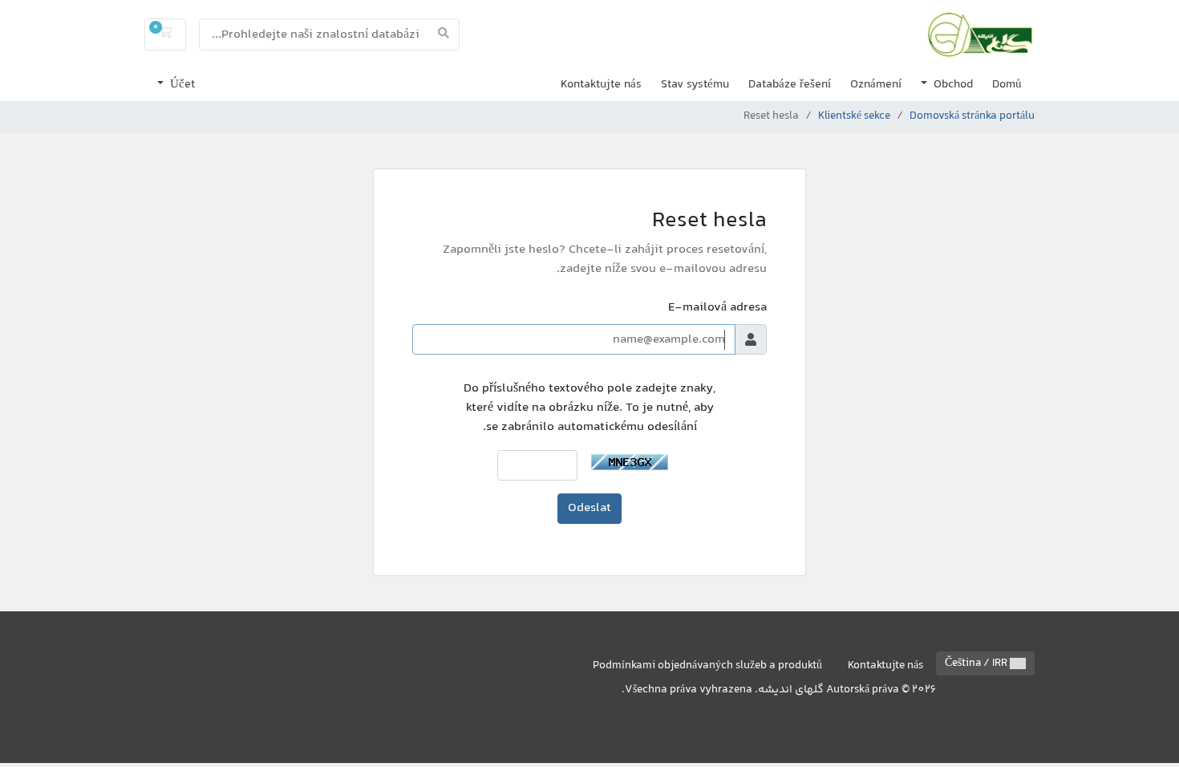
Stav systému (695, 84)
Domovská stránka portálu (972, 116)
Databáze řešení (789, 84)
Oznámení (875, 84)
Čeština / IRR (977, 663)
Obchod (951, 84)
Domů (1007, 84)
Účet (181, 84)
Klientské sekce (854, 116)
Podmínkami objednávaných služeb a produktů (707, 666)
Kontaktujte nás (601, 84)
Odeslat (589, 508)
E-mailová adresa (717, 308)
